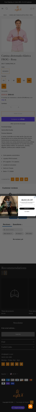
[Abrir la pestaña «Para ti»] (30, 406)
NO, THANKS (27, 211)
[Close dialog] (35, 197)
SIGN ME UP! (27, 208)
